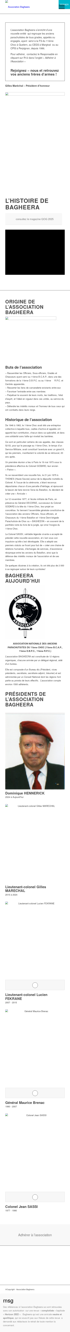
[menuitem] (60, 7)
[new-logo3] (29, 7)
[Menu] (60, 7)
